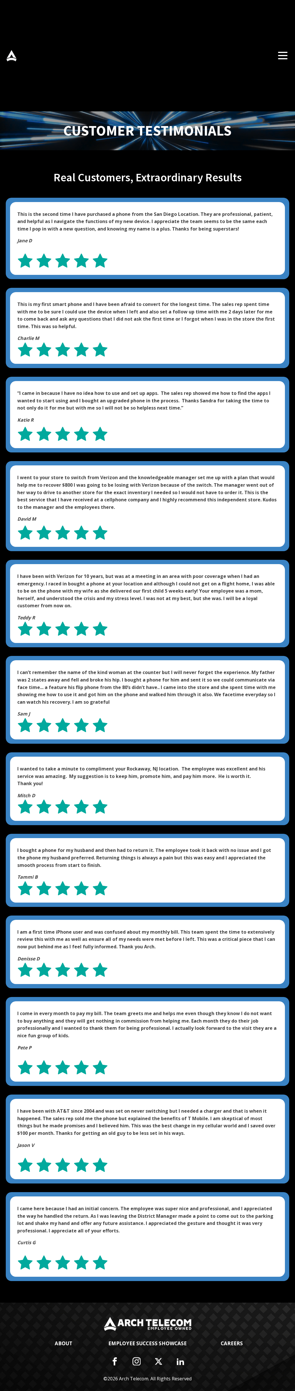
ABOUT (63, 1343)
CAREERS (232, 1343)
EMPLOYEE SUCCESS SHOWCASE (147, 1343)
